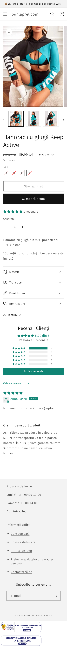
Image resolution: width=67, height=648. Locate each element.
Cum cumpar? (20, 533)
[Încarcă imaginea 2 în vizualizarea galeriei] (33, 119)
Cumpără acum (33, 199)
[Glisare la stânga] (3, 119)
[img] (13, 393)
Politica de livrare (23, 542)
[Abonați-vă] (55, 596)
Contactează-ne (21, 572)
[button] (5, 14)
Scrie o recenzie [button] (33, 371)
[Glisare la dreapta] (63, 119)
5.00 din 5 (42, 335)
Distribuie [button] (14, 315)
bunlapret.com (27, 615)
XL (30, 173)
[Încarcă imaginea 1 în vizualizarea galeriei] (16, 119)
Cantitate (9, 219)
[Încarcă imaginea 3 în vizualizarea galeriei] (51, 119)
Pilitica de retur (21, 551)
